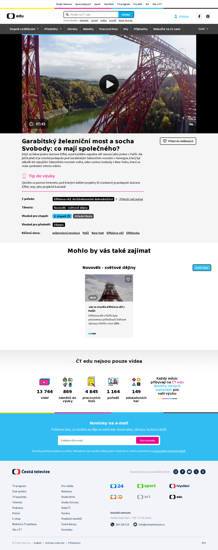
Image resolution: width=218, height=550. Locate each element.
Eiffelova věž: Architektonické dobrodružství (83, 199)
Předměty (51, 29)
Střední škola (83, 216)
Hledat (126, 14)
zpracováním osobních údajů (168, 451)
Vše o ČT (157, 4)
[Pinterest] (207, 16)
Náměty (88, 29)
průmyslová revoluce (66, 233)
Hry (125, 29)
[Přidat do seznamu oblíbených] (128, 279)
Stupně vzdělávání (22, 29)
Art (147, 4)
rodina (103, 20)
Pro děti (138, 4)
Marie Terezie (126, 20)
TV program (123, 4)
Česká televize (64, 4)
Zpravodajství (83, 4)
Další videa (202, 267)
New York (98, 233)
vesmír (94, 20)
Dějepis (59, 225)
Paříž (86, 233)
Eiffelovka (132, 233)
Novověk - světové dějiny (71, 208)
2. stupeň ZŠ (62, 216)
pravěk (112, 20)
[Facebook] (199, 16)
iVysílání (109, 4)
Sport (97, 4)
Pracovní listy (108, 29)
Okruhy (72, 29)
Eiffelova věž (115, 233)
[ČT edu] (15, 17)
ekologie (84, 20)
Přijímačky (141, 29)
